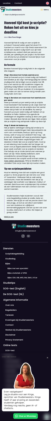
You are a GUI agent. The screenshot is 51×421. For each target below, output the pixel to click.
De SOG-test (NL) (13, 294)
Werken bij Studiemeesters (18, 329)
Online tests (10, 345)
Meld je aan (9, 217)
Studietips (9, 282)
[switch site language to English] (47, 3)
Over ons (9, 305)
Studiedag (10, 258)
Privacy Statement (14, 339)
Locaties (6, 3)
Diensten (8, 248)
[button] (45, 9)
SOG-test (10, 350)
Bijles (7, 263)
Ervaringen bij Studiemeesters (19, 319)
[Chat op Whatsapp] (25, 416)
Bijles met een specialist (17, 268)
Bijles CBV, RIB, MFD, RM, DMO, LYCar (22, 277)
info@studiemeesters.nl (25, 231)
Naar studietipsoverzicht (15, 14)
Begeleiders (11, 310)
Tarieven (9, 315)
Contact (18, 3)
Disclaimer (10, 334)
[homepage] (20, 9)
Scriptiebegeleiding (14, 253)
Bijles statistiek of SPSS (17, 273)
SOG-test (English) (14, 288)
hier (14, 203)
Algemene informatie (15, 299)
